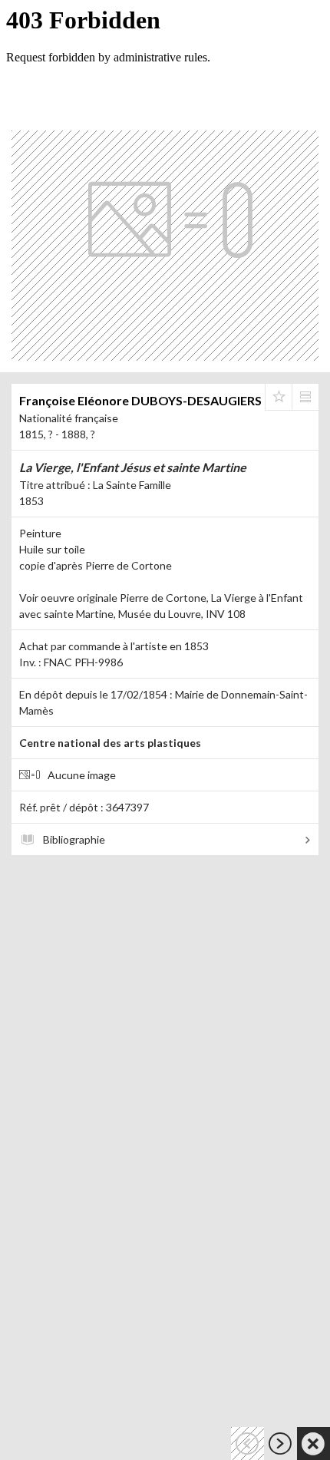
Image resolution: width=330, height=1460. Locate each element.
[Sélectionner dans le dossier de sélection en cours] (279, 397)
